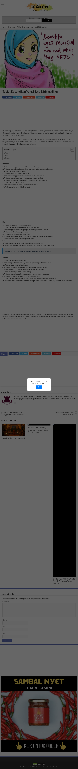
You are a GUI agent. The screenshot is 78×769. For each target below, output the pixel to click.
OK (39, 387)
